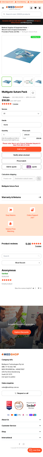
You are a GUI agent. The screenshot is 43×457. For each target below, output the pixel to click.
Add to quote (11, 167)
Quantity (5, 131)
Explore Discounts (22, 332)
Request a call (22, 393)
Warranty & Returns (11, 197)
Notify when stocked (21, 155)
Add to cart (21, 149)
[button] (7, 104)
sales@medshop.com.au (10, 387)
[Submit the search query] (4, 15)
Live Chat (36, 450)
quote (34, 167)
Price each (26, 131)
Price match (21, 161)
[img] (7, 280)
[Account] (31, 7)
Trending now (36, 37)
